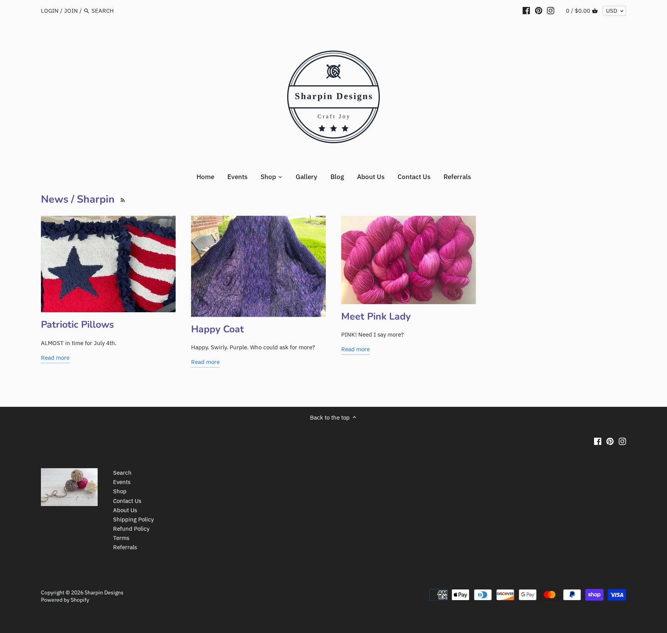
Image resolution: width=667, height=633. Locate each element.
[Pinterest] (538, 10)
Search (122, 472)
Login (50, 10)
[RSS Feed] (121, 199)
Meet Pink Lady (376, 316)
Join (71, 10)
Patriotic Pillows (77, 324)
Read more (55, 357)
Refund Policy (131, 528)
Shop (120, 491)
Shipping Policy (133, 519)
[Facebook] (526, 10)
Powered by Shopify (65, 599)
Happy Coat (217, 329)
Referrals (125, 547)
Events (121, 482)
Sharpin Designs (104, 592)
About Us (125, 510)
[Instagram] (550, 10)
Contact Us (127, 500)
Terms (121, 538)
